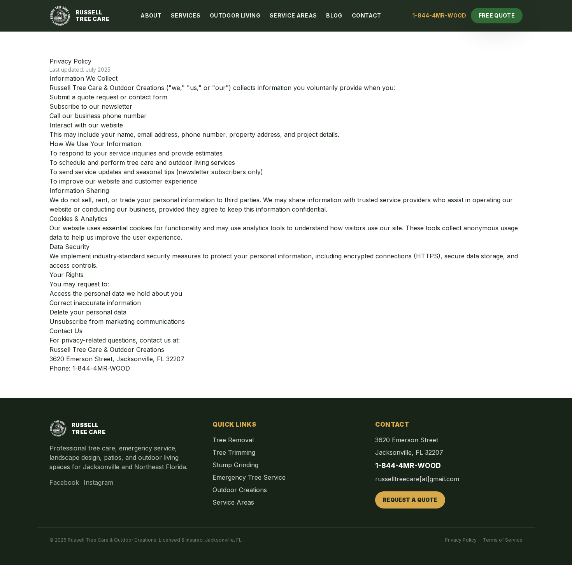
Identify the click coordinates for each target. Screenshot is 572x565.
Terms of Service (503, 540)
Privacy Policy (461, 540)
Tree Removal (233, 440)
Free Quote (497, 15)
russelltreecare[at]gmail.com (417, 479)
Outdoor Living (235, 15)
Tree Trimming (233, 452)
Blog (334, 15)
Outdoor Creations (239, 490)
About (150, 15)
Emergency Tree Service (249, 477)
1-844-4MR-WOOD (439, 15)
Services (185, 15)
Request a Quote (410, 499)
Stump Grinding (235, 465)
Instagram (98, 482)
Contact (366, 15)
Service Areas (293, 15)
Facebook (64, 482)
